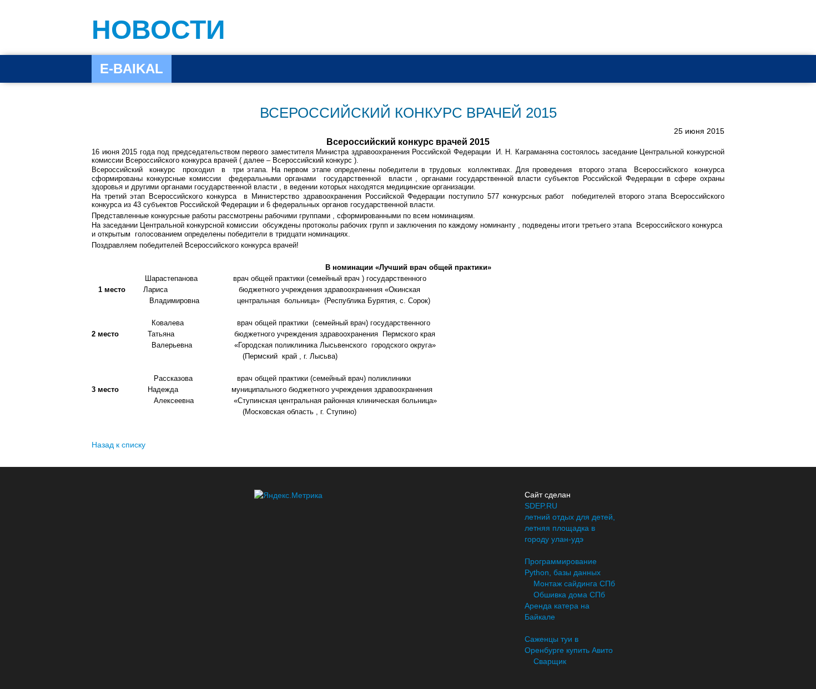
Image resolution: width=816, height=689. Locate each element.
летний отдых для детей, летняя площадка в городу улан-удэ (570, 528)
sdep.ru (541, 505)
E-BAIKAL (131, 68)
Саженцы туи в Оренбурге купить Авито (569, 645)
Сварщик (549, 661)
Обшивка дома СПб (569, 594)
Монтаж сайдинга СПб (574, 583)
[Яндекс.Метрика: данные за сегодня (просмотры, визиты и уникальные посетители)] (288, 495)
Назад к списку (118, 444)
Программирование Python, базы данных (563, 567)
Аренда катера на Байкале (557, 611)
